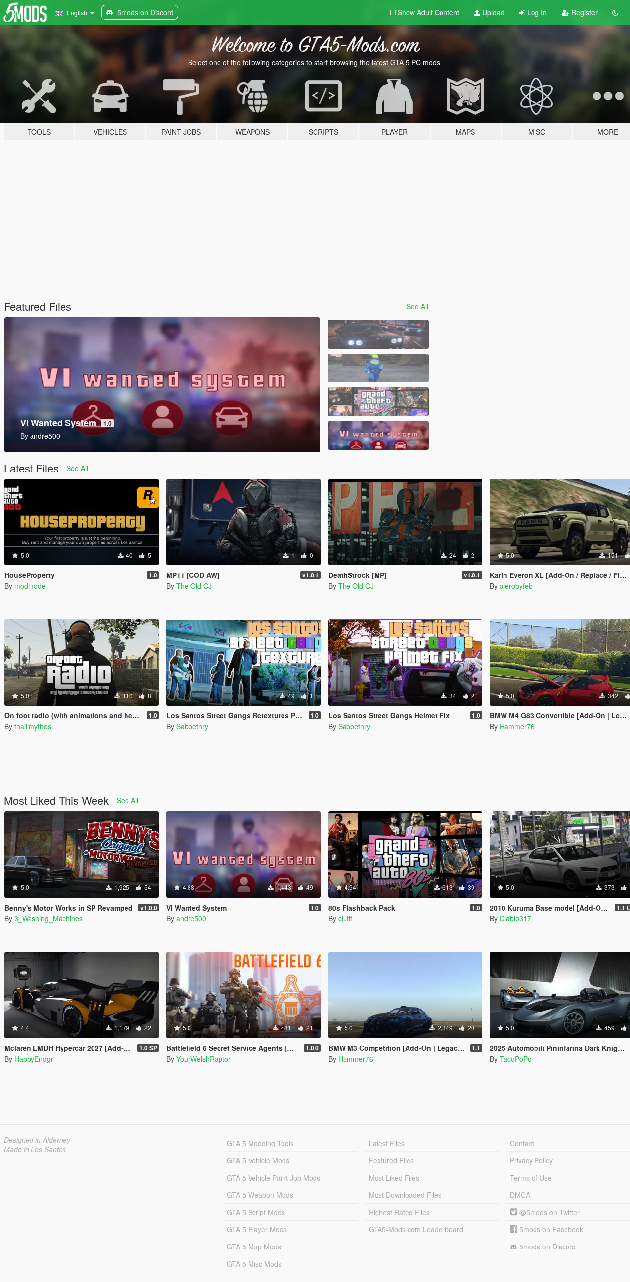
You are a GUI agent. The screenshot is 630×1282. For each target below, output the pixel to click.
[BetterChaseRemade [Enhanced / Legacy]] (378, 334)
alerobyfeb (516, 586)
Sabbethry (192, 726)
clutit (345, 918)
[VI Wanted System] (378, 435)
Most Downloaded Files (405, 1195)
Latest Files (387, 1143)
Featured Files (391, 1160)
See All (417, 306)
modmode (30, 586)
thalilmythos (32, 726)
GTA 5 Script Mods (256, 1212)
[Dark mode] (615, 12)
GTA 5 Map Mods (254, 1246)
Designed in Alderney (37, 1140)
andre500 (191, 918)
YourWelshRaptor (203, 1059)
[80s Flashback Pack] (378, 401)
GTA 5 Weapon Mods (260, 1195)
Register (583, 12)
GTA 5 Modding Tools (260, 1143)
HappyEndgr (33, 1059)
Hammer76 (517, 726)
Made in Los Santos (35, 1149)
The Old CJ (194, 586)
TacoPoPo (516, 1059)
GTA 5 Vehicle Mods (258, 1160)
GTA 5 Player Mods (257, 1229)
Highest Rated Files (399, 1212)
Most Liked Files (394, 1177)
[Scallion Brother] (378, 368)
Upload (492, 12)
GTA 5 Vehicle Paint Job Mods (273, 1177)
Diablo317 (515, 918)
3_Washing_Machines (48, 918)
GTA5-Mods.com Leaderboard (416, 1229)
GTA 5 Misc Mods (254, 1264)
